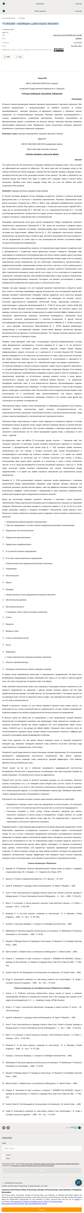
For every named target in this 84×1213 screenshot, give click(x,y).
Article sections (40, 11)
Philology (22, 18)
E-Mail (4, 1143)
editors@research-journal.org (13, 1183)
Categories (40, 4)
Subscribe (42, 1170)
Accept (41, 1210)
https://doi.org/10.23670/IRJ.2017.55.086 (67, 35)
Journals (78, 4)
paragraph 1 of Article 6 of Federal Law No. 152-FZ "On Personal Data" (33, 1165)
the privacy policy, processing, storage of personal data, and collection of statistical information (50, 1164)
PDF (8, 57)
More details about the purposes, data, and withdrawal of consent (24, 1203)
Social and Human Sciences (9, 18)
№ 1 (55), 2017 (76, 46)
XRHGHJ (79, 38)
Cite (20, 57)
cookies (77, 1199)
